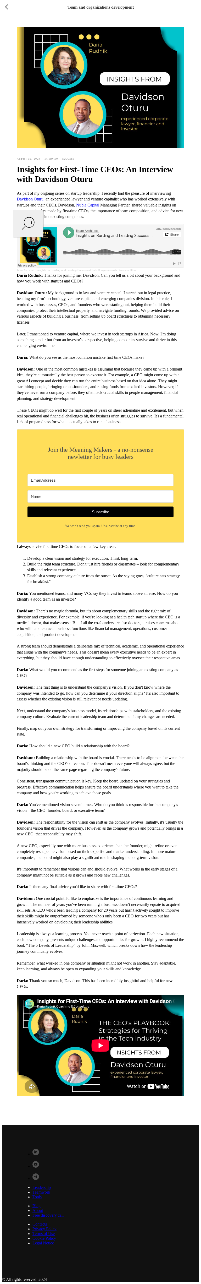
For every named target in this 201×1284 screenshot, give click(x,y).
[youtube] (35, 1166)
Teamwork (41, 1192)
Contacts (39, 1224)
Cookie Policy (44, 1238)
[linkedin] (35, 1154)
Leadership (41, 1187)
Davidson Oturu (30, 199)
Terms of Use (43, 1233)
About (37, 1210)
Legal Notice (43, 1243)
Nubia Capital (87, 205)
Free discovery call (48, 1215)
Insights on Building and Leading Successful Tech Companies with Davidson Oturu (87, 270)
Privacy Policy (44, 1229)
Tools (37, 1197)
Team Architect (25, 270)
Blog (36, 1206)
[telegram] (35, 1178)
